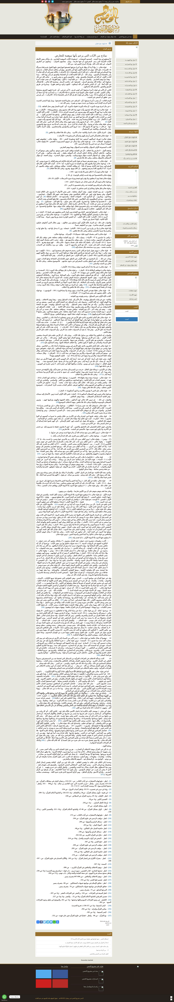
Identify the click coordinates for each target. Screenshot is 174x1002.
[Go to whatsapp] (4, 997)
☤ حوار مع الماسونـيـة (131, 77)
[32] (53, 698)
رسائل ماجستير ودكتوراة (130, 228)
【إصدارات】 (43, 36)
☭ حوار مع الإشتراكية (131, 102)
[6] (45, 196)
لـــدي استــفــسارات (92, 36)
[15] (42, 342)
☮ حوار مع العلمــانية (131, 94)
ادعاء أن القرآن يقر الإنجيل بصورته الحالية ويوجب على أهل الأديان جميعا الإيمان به (87, 942)
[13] (87, 287)
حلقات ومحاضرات (131, 200)
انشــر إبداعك (133, 299)
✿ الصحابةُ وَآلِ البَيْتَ (131, 150)
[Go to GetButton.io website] (4, 1000)
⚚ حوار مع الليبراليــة (131, 98)
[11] (91, 263)
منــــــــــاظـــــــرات (131, 191)
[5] (48, 168)
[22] (38, 454)
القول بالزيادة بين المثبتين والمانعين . (99, 954)
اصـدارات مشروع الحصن (90, 979)
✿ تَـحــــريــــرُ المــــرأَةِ (130, 158)
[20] (84, 413)
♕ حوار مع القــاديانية (131, 81)
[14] (89, 314)
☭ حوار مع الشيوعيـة (131, 106)
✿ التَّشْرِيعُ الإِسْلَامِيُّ (131, 154)
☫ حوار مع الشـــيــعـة (131, 68)
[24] (97, 502)
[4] (75, 158)
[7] (42, 201)
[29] (68, 635)
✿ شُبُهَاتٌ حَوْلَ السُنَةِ (131, 141)
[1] (39, 106)
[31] (53, 676)
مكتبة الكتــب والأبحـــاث (130, 223)
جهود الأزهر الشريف (131, 261)
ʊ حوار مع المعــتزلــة (131, 85)
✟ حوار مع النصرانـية (131, 64)
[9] (71, 231)
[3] (47, 132)
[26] (70, 538)
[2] (106, 122)
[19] (57, 402)
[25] (56, 504)
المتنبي (110, 1)
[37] (102, 774)
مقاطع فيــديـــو (132, 196)
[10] (73, 247)
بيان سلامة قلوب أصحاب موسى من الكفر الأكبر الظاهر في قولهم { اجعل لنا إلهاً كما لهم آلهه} (84, 946)
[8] (61, 209)
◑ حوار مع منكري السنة (130, 123)
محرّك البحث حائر (54, 36)
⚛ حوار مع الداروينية (131, 110)
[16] (96, 366)
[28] (42, 607)
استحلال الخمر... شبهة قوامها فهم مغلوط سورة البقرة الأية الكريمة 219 (90, 939)
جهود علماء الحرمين (131, 257)
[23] (90, 477)
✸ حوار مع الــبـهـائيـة (131, 115)
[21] (60, 429)
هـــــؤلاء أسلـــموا (79, 36)
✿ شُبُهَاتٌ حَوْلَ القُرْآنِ (130, 137)
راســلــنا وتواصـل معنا (91, 986)
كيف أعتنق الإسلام (67, 36)
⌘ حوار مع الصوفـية (131, 89)
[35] (109, 730)
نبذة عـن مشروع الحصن (125, 36)
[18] (79, 387)
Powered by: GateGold (87, 960)
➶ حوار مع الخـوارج (131, 119)
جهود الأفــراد (133, 295)
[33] (73, 708)
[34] (59, 721)
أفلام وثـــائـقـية (132, 187)
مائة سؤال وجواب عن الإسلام (108, 36)
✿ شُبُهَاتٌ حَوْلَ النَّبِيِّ (131, 146)
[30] (98, 655)
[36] (42, 740)
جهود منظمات (133, 290)
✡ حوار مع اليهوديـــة (131, 60)
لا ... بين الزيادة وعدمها (102, 950)
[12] (85, 285)
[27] (62, 600)
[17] (101, 374)
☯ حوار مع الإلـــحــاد (131, 72)
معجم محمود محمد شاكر (86, 1)
